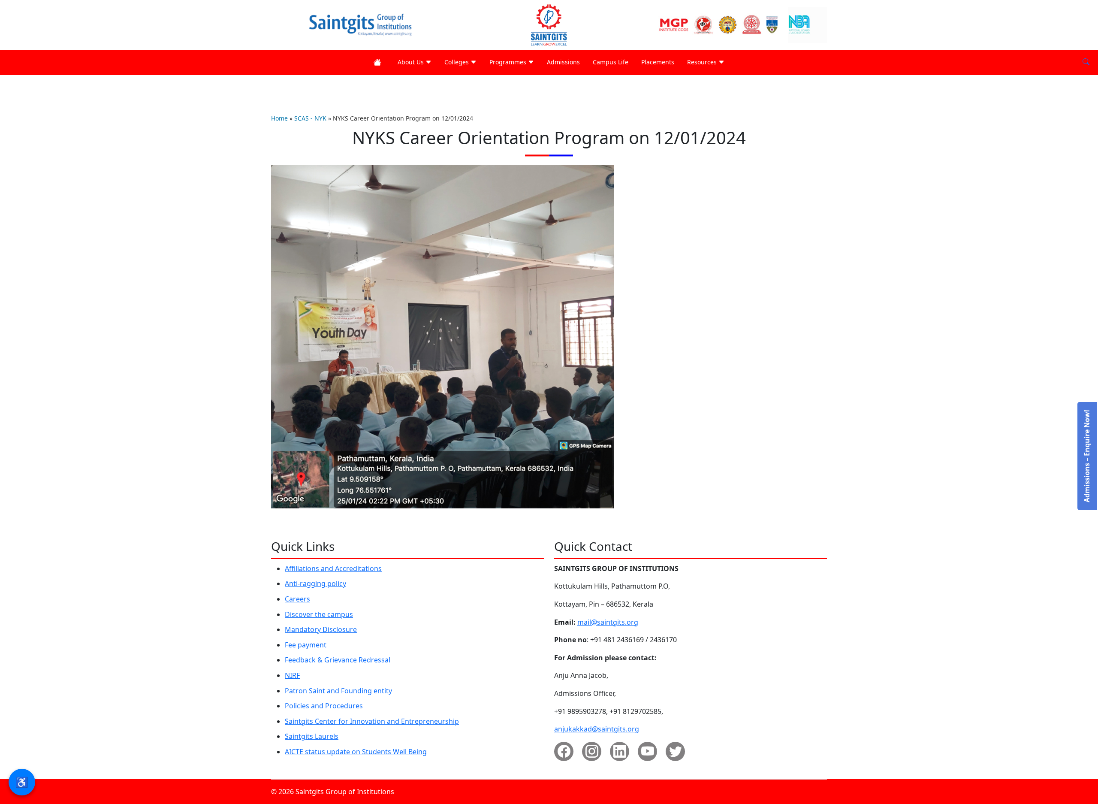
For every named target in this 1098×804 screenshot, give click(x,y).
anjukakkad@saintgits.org (596, 729)
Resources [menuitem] (702, 62)
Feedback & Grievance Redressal (337, 660)
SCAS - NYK (310, 118)
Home (279, 118)
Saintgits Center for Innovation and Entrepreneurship (372, 721)
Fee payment (305, 645)
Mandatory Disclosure (321, 629)
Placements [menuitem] (657, 62)
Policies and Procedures (324, 705)
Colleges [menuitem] (457, 62)
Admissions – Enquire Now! (1087, 456)
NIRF (292, 675)
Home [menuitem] (379, 62)
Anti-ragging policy (315, 583)
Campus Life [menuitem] (610, 62)
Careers (297, 599)
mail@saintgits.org (607, 622)
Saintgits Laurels (311, 736)
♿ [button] (21, 782)
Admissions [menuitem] (563, 62)
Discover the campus (319, 614)
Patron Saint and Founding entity (338, 690)
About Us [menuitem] (411, 62)
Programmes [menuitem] (508, 62)
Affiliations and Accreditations (333, 568)
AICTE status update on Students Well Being (356, 751)
